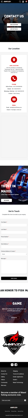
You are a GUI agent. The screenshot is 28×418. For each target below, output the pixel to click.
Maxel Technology (18, 382)
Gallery (3, 376)
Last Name (4, 229)
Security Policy (20, 411)
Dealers (15, 379)
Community (4, 382)
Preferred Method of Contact (8, 251)
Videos (3, 379)
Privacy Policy (13, 411)
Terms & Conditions (18, 374)
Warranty (3, 385)
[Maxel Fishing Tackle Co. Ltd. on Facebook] (16, 364)
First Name (4, 222)
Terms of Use (7, 411)
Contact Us (4, 374)
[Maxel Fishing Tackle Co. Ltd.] (7, 1)
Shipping (15, 371)
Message (3, 258)
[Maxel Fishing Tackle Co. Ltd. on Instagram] (12, 364)
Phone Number (5, 236)
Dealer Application (18, 376)
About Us (3, 371)
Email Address (5, 244)
